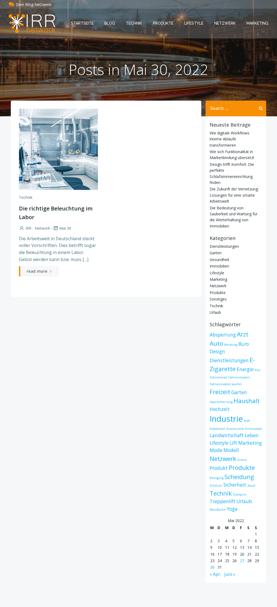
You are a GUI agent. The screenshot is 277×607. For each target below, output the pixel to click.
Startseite (82, 23)
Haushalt (247, 401)
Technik (134, 23)
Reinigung (216, 478)
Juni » (229, 574)
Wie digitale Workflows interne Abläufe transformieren (229, 139)
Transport (239, 494)
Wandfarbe (218, 510)
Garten (216, 252)
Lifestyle (193, 23)
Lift (233, 443)
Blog (109, 23)
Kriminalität (253, 429)
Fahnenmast (218, 377)
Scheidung (239, 477)
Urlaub (215, 312)
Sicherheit (234, 484)
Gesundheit (219, 259)
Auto (216, 343)
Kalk (247, 421)
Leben (252, 435)
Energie (245, 369)
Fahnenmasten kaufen (226, 384)
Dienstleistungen (224, 246)
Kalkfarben (217, 429)
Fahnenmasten (239, 377)
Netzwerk (225, 23)
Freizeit (220, 392)
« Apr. (215, 574)
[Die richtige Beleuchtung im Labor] (58, 149)
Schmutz (216, 485)
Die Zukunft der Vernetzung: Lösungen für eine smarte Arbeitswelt (234, 195)
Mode (216, 450)
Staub (251, 485)
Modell (231, 450)
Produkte (163, 23)
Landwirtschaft (227, 435)
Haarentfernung (221, 402)
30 (212, 567)
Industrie (226, 418)
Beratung (230, 345)
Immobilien (219, 266)
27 (242, 560)
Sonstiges (218, 299)
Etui (257, 370)
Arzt (242, 334)
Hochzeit (220, 409)
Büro (243, 344)
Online (242, 460)
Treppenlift (222, 501)
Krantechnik (235, 429)
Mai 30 (65, 228)
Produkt (219, 468)
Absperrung (223, 334)
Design (217, 351)
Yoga (232, 509)
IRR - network (37, 228)
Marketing (257, 23)
